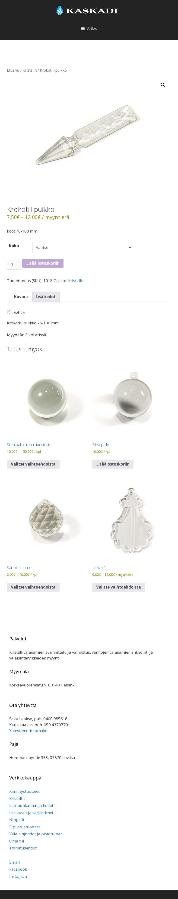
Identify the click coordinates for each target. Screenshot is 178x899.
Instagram (18, 876)
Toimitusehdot (23, 848)
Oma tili (16, 841)
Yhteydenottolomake (28, 730)
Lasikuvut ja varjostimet (31, 812)
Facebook (18, 869)
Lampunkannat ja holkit (31, 805)
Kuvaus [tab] (21, 296)
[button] (163, 85)
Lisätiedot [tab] (45, 296)
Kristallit (29, 70)
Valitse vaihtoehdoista (33, 464)
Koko (14, 245)
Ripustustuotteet (24, 826)
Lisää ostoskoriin (43, 263)
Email (14, 862)
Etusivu (13, 70)
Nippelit (16, 819)
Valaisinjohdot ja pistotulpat (35, 833)
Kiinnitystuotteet (24, 791)
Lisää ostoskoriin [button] (113, 464)
